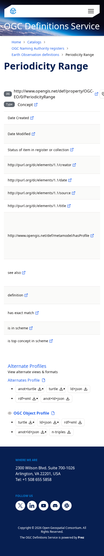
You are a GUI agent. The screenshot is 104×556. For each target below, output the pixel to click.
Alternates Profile (24, 380)
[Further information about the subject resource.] (24, 273)
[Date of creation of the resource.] (32, 118)
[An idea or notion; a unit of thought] (36, 105)
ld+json (76, 388)
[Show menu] (91, 11)
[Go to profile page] (43, 380)
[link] (80, 54)
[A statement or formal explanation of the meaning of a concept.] (26, 295)
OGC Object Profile (31, 413)
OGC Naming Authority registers (38, 48)
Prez (81, 537)
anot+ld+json (53, 398)
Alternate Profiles (27, 366)
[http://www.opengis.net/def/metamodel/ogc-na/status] (72, 150)
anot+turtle (27, 388)
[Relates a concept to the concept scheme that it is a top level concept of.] (51, 341)
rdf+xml (24, 398)
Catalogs (34, 42)
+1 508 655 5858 (37, 479)
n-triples (59, 432)
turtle (53, 388)
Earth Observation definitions (35, 54)
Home (16, 42)
